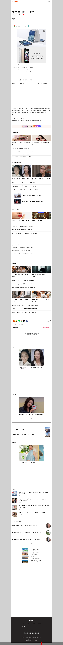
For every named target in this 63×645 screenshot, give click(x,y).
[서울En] (15, 1)
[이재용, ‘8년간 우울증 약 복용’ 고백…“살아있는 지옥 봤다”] (48, 525)
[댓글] (22, 14)
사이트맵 (36, 637)
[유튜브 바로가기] (30, 633)
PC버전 (40, 637)
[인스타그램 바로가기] (33, 633)
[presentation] (29, 371)
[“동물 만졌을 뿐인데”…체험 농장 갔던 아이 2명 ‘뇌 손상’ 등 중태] (48, 532)
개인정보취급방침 (31, 637)
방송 (13, 347)
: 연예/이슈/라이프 (17, 521)
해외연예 (14, 442)
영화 (34, 624)
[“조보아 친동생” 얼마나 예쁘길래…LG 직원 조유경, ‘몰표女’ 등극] (48, 539)
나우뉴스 (14, 489)
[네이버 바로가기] (36, 633)
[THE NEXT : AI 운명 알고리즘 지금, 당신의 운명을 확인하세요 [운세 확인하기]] (31, 126)
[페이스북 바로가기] (25, 633)
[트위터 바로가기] (27, 633)
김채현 (13, 18)
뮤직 (29, 624)
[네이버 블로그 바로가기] (38, 633)
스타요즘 (14, 394)
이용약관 (26, 637)
